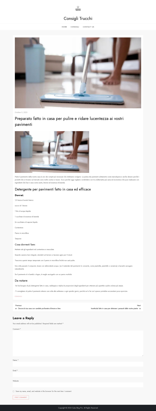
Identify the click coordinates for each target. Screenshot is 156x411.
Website (16, 381)
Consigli (75, 27)
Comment (17, 329)
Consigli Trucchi (78, 18)
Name (16, 360)
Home (64, 27)
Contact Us (88, 27)
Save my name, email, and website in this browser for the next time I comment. (44, 391)
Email (15, 370)
